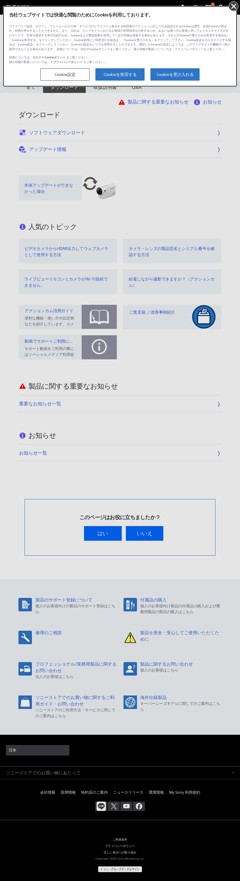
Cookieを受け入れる (175, 74)
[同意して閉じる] (234, 6)
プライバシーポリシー (68, 62)
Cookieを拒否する (120, 74)
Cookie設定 (65, 74)
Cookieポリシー (55, 57)
